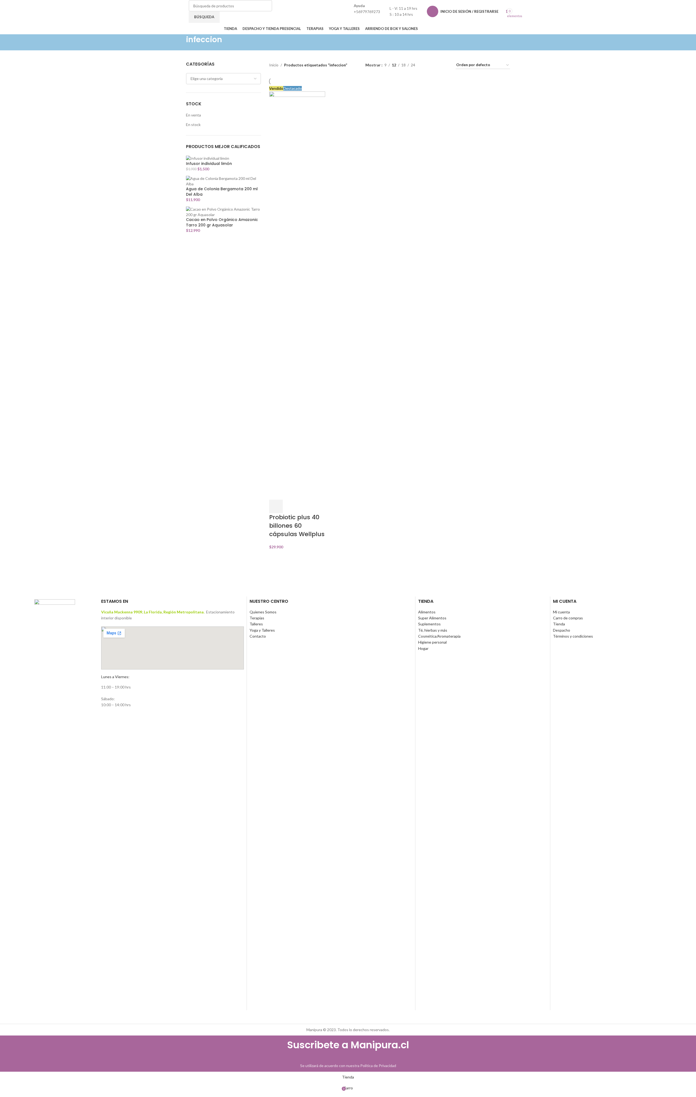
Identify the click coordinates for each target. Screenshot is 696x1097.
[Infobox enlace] (348, 17)
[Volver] (179, 42)
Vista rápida (290, 506)
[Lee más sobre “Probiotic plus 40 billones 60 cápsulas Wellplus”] (276, 506)
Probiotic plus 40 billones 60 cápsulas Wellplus (297, 525)
